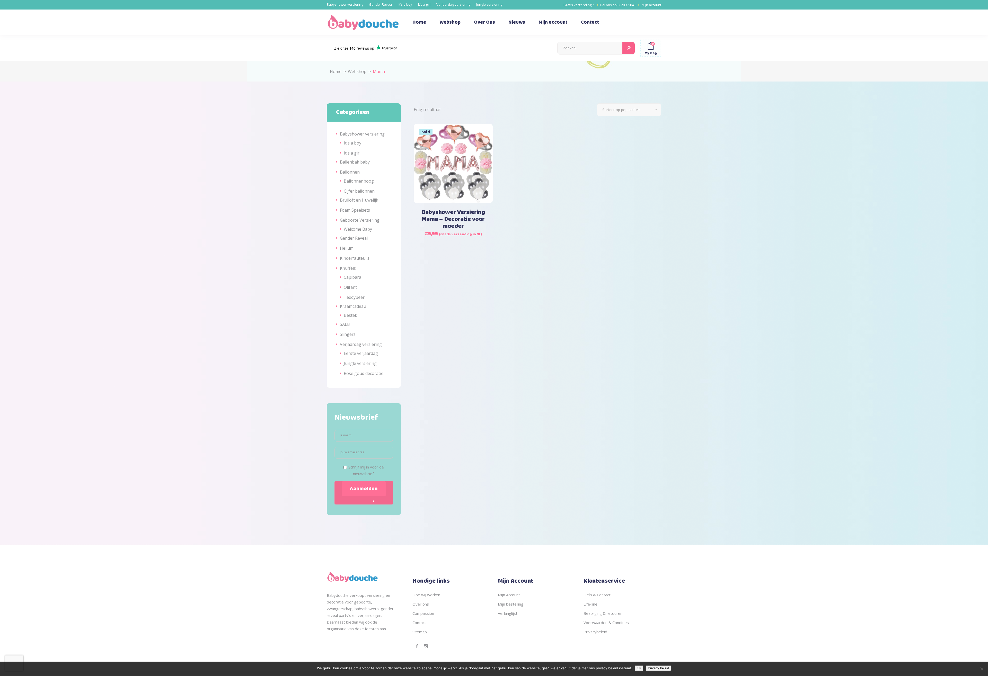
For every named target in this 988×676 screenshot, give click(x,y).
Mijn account (651, 5)
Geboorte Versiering (360, 220)
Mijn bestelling (510, 604)
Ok (639, 668)
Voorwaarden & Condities (606, 622)
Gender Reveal (381, 4)
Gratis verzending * (578, 5)
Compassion (423, 613)
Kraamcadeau (353, 306)
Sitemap (419, 631)
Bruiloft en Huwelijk (359, 200)
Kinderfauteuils (354, 258)
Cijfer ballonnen (359, 191)
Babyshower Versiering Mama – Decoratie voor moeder (453, 219)
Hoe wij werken (426, 594)
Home (335, 71)
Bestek (350, 315)
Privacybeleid (595, 631)
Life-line (590, 604)
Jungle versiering (489, 4)
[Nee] (981, 668)
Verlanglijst (507, 613)
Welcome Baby (358, 229)
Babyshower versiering (345, 4)
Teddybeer (354, 297)
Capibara (352, 277)
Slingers (348, 334)
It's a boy (352, 143)
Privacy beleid (658, 668)
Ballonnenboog (359, 181)
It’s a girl (424, 4)
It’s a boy (405, 4)
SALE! (345, 324)
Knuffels (348, 268)
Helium (347, 248)
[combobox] (629, 109)
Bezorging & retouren (603, 613)
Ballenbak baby (355, 162)
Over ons (420, 604)
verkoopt (358, 595)
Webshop (357, 71)
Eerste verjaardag (361, 353)
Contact (419, 622)
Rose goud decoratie (363, 373)
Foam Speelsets (355, 210)
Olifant (350, 287)
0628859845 (626, 5)
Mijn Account (509, 594)
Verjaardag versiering (453, 4)
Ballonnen (350, 172)
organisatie (337, 628)
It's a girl (352, 153)
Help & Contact (597, 594)
